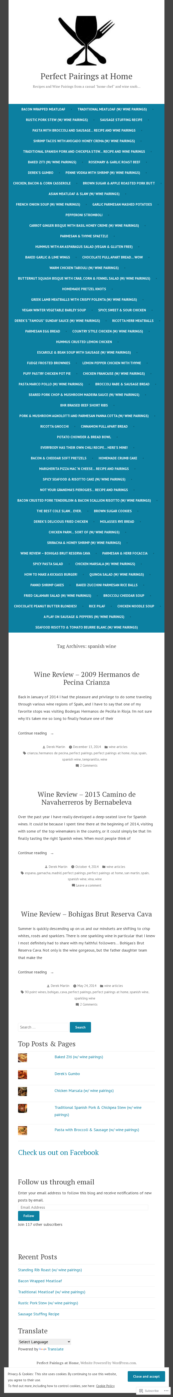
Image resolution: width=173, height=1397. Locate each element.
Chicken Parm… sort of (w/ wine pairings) (84, 532)
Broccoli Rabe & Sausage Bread (122, 384)
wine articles (118, 747)
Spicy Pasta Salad (48, 564)
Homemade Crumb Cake (118, 458)
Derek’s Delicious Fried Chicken (61, 521)
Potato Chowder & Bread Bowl (84, 437)
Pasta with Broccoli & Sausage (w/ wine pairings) (97, 1129)
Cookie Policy (105, 1386)
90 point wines (35, 992)
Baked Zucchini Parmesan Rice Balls (107, 585)
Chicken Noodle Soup (135, 606)
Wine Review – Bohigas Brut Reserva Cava (55, 553)
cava (63, 992)
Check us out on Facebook (58, 1152)
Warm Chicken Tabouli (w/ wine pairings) (84, 268)
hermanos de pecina (53, 753)
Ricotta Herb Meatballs (133, 321)
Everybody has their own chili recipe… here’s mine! (84, 447)
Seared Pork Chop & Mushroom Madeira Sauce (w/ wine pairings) (84, 395)
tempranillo (90, 759)
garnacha (43, 873)
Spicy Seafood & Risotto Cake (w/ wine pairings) (84, 479)
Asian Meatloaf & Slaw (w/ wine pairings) (84, 194)
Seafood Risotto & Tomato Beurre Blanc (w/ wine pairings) (86, 627)
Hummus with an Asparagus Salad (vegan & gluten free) (84, 247)
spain (142, 753)
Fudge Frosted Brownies (48, 363)
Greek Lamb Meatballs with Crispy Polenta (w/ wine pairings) (84, 299)
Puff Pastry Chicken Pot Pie (47, 373)
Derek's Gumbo (67, 1073)
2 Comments (89, 766)
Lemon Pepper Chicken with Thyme (111, 363)
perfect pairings (80, 753)
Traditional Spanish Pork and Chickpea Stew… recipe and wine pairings (84, 151)
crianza (32, 753)
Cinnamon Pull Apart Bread (104, 426)
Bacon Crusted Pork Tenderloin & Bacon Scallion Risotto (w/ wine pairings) (84, 500)
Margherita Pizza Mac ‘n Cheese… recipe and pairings (84, 469)
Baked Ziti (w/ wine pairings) (52, 162)
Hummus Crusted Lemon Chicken (84, 342)
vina (91, 879)
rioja (134, 753)
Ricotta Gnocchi (54, 426)
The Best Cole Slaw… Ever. (59, 511)
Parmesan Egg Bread (42, 331)
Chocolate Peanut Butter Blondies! (45, 606)
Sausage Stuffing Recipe (121, 120)
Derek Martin (56, 747)
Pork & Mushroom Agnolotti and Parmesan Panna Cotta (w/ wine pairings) (84, 416)
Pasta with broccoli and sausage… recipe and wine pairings (84, 130)
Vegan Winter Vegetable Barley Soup (54, 310)
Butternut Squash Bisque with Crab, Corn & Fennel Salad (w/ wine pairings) (84, 278)
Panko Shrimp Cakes (47, 585)
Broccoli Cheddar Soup (123, 595)
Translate (55, 1349)
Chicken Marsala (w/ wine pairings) (105, 564)
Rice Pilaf (97, 606)
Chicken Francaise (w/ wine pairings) (114, 373)
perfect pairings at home (112, 753)
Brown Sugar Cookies (113, 511)
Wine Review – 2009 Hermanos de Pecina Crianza (86, 678)
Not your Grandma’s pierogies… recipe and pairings (84, 490)
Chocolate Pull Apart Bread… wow (112, 257)
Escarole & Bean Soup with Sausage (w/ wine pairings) (84, 352)
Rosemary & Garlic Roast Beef (114, 162)
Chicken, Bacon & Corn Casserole (42, 183)
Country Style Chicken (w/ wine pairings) (107, 331)
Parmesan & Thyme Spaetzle (84, 236)
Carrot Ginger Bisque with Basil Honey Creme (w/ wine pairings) (84, 225)
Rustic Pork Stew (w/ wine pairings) (57, 120)
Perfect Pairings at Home (86, 76)
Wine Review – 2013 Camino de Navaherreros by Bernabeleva (87, 798)
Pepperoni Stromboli (84, 215)
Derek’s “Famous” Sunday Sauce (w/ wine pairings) (57, 321)
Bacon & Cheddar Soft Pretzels (58, 458)
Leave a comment (88, 886)
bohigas (53, 992)
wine (103, 759)
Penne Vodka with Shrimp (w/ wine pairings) (103, 173)
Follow (28, 1216)
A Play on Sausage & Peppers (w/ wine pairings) (84, 617)
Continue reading (33, 733)
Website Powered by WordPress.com (108, 1363)
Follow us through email (56, 1181)
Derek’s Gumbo (40, 173)
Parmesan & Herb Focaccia (125, 553)
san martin (132, 873)
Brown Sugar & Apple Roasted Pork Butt (119, 183)
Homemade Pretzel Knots (84, 289)
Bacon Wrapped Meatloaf (43, 109)
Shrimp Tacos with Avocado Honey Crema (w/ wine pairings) (84, 141)
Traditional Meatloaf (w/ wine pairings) (112, 109)
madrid (56, 873)
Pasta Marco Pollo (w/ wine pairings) (51, 384)
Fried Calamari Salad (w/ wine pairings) (57, 595)
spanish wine (71, 759)
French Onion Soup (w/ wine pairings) (48, 204)
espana (30, 873)
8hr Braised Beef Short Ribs (84, 405)
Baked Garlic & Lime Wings (47, 257)
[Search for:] (44, 1027)
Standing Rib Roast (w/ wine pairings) (50, 1269)
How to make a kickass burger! (50, 574)
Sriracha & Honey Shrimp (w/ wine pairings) (84, 543)
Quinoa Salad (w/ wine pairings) (116, 574)
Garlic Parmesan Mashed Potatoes (122, 204)
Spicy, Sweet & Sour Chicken (122, 310)
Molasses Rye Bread (117, 521)
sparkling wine (84, 998)
